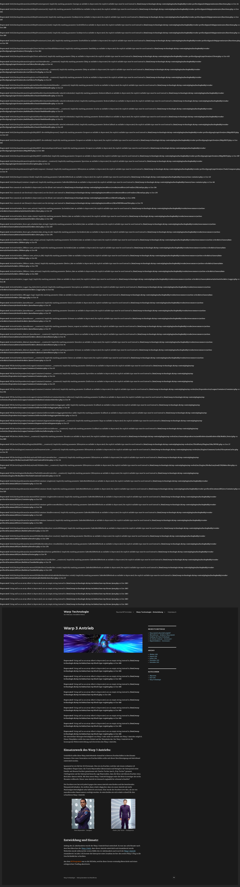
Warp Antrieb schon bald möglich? (160, 633)
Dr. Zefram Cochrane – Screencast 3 (161, 639)
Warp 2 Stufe (86, 848)
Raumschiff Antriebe (124, 612)
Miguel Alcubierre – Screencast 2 (160, 641)
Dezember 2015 (154, 660)
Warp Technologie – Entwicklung (149, 612)
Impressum (172, 612)
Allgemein (153, 676)
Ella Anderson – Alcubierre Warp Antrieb (162, 635)
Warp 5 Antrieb (129, 851)
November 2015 (154, 662)
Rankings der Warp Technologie (160, 637)
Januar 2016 (153, 658)
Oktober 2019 (154, 654)
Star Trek (152, 678)
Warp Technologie (76, 611)
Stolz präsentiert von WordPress (87, 878)
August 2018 (153, 656)
